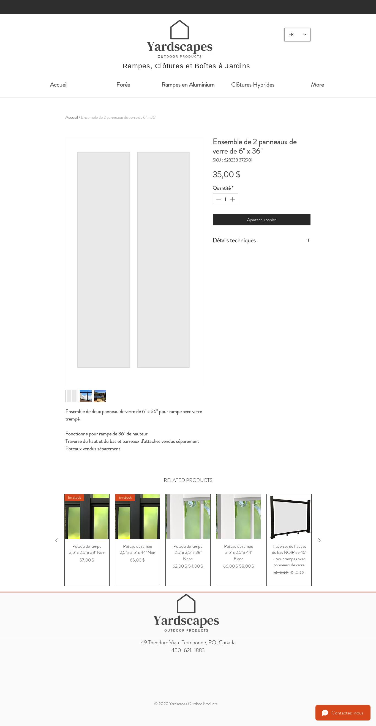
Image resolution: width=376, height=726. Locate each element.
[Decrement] (218, 199)
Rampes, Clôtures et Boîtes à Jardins (186, 66)
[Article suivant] (319, 540)
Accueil (72, 117)
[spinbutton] (225, 199)
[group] (188, 540)
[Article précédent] (56, 540)
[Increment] (233, 199)
